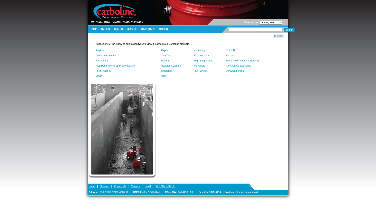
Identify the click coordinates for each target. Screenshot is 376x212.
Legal (148, 186)
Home (92, 186)
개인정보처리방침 (165, 186)
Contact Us (120, 186)
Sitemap (104, 186)
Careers (135, 186)
